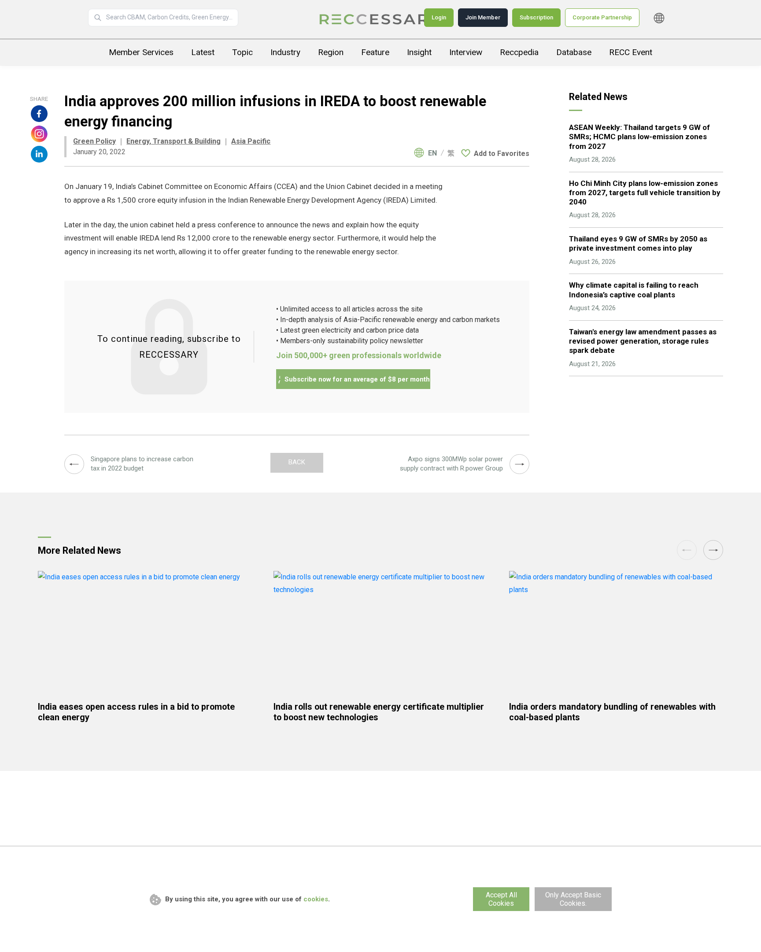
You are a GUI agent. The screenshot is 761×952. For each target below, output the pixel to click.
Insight (419, 52)
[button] (713, 550)
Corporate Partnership (602, 17)
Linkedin (39, 154)
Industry (285, 52)
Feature (375, 52)
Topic (242, 52)
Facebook (39, 113)
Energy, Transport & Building (173, 141)
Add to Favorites (501, 153)
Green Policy (94, 141)
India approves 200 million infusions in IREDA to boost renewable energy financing (380, 19)
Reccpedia (519, 52)
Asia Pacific (250, 141)
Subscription (536, 17)
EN (432, 153)
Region (331, 52)
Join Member (482, 17)
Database (573, 52)
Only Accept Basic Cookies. (573, 899)
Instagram (39, 134)
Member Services (141, 52)
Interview (465, 52)
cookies (315, 899)
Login (439, 17)
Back (296, 462)
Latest (202, 52)
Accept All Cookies (501, 899)
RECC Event (630, 52)
